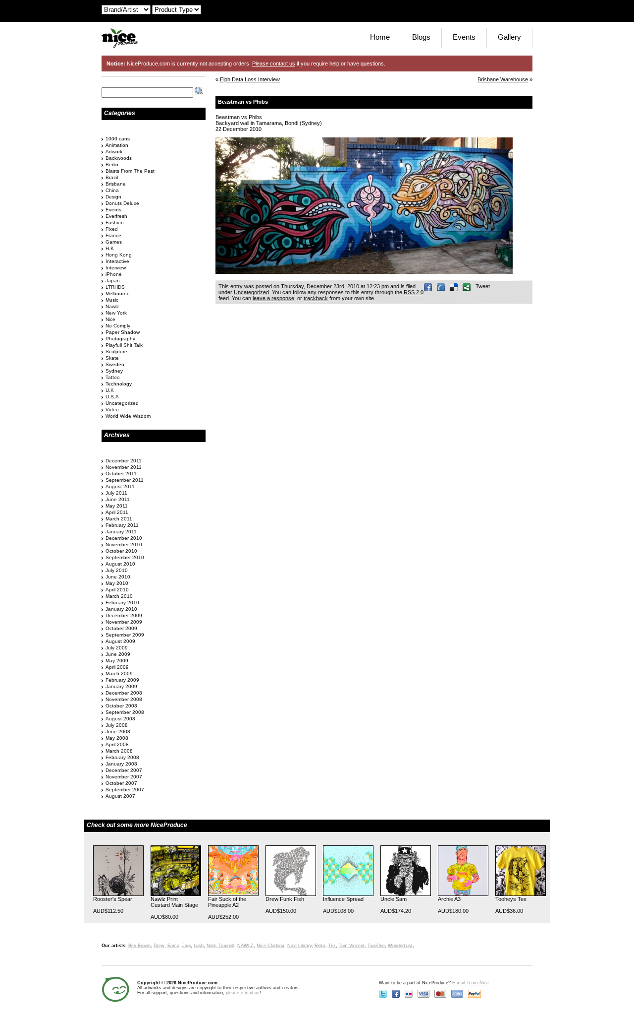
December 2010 (124, 538)
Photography (120, 338)
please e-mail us (243, 992)
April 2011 (117, 512)
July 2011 (116, 493)
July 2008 (117, 725)
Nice (110, 319)
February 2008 (122, 757)
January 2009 (121, 686)
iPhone (114, 274)
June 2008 (118, 731)
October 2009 (121, 628)
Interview (116, 267)
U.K (110, 390)
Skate (112, 358)
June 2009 (118, 654)
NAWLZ (245, 945)
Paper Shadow (123, 332)
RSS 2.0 (413, 292)
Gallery (509, 37)
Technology (119, 383)
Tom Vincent (352, 945)
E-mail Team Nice (470, 982)
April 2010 (117, 589)
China (112, 190)
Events (464, 37)
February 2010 (122, 602)
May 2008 (117, 738)
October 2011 (121, 473)
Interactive (117, 261)
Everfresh (116, 216)
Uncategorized (251, 292)
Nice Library (299, 945)
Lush (199, 945)
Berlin (112, 164)
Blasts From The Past (130, 171)
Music (112, 300)
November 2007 (124, 776)
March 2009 (119, 673)
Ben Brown (139, 945)
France (113, 235)
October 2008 (121, 705)
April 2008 (117, 744)
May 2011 (117, 506)
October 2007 (121, 783)
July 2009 (117, 647)
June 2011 (118, 499)
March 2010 (119, 596)
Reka (320, 945)
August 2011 (120, 486)
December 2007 (124, 770)
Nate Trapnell (220, 945)
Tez (332, 945)
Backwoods (119, 158)
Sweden (115, 364)
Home (380, 37)
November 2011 (124, 467)
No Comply (118, 325)
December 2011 (124, 460)
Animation (117, 145)
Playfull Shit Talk (124, 345)
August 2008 (120, 718)
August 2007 (120, 796)
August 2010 (120, 564)
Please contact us (273, 63)
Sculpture (116, 351)
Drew (159, 945)
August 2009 (120, 641)
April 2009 (117, 667)
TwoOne (376, 945)
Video (112, 409)
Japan (113, 280)
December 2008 (124, 693)
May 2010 (117, 583)
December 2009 (124, 615)
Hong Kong (119, 254)
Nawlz (112, 306)
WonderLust (400, 945)
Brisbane (116, 184)
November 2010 (124, 544)
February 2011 (122, 525)
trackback (316, 298)
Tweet (483, 286)
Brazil (112, 177)
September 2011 (125, 480)
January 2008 (121, 764)
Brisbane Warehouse (502, 79)
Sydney (114, 371)
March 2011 (119, 518)
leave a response (273, 298)
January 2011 (121, 531)
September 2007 (125, 789)
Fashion (115, 222)
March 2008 (119, 751)
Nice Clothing (270, 945)
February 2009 (122, 680)
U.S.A (112, 396)
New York (116, 313)
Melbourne (118, 293)
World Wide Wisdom (128, 416)
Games (114, 242)
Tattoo (113, 377)
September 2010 (125, 557)
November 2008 (124, 699)
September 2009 (125, 635)
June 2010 (118, 576)
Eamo (173, 945)
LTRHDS (115, 287)
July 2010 (117, 570)
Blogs (421, 37)
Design (113, 196)
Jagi (186, 945)
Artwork (114, 151)
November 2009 (124, 622)
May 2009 (117, 660)
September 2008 (125, 712)
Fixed (112, 229)
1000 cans (118, 138)
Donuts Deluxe (122, 203)
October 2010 (121, 551)
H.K (110, 248)
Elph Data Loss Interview (250, 79)
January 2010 (121, 609)
